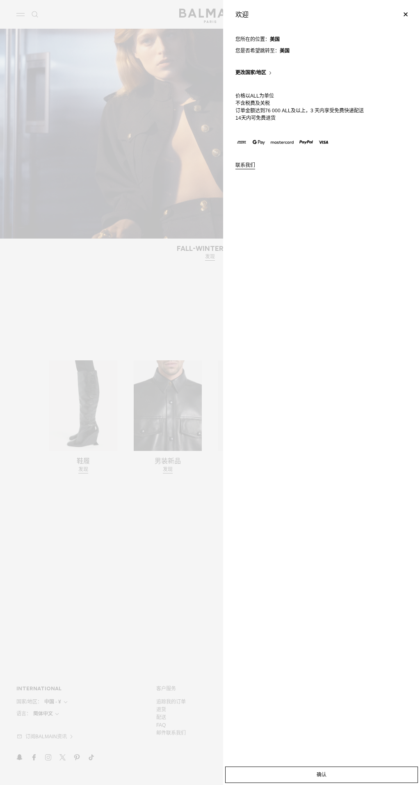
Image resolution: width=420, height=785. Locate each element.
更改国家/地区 (250, 72)
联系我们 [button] (245, 165)
